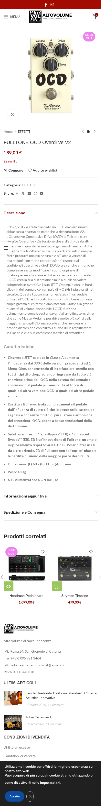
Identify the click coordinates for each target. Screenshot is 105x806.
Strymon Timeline (74, 596)
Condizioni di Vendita (20, 756)
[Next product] (95, 131)
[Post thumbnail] (13, 699)
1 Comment (55, 705)
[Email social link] (29, 193)
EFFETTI (25, 131)
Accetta (15, 796)
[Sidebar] (6, 248)
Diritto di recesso (17, 747)
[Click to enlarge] (12, 114)
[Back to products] (89, 131)
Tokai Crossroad (38, 717)
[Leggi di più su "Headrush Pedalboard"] (8, 586)
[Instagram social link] (52, 4)
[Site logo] (50, 16)
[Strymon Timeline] (75, 568)
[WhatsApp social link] (35, 193)
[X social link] (23, 193)
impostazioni (50, 782)
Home (8, 131)
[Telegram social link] (41, 193)
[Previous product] (83, 131)
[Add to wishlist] (43, 552)
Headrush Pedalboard (26, 596)
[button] (57, 586)
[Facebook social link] (46, 4)
